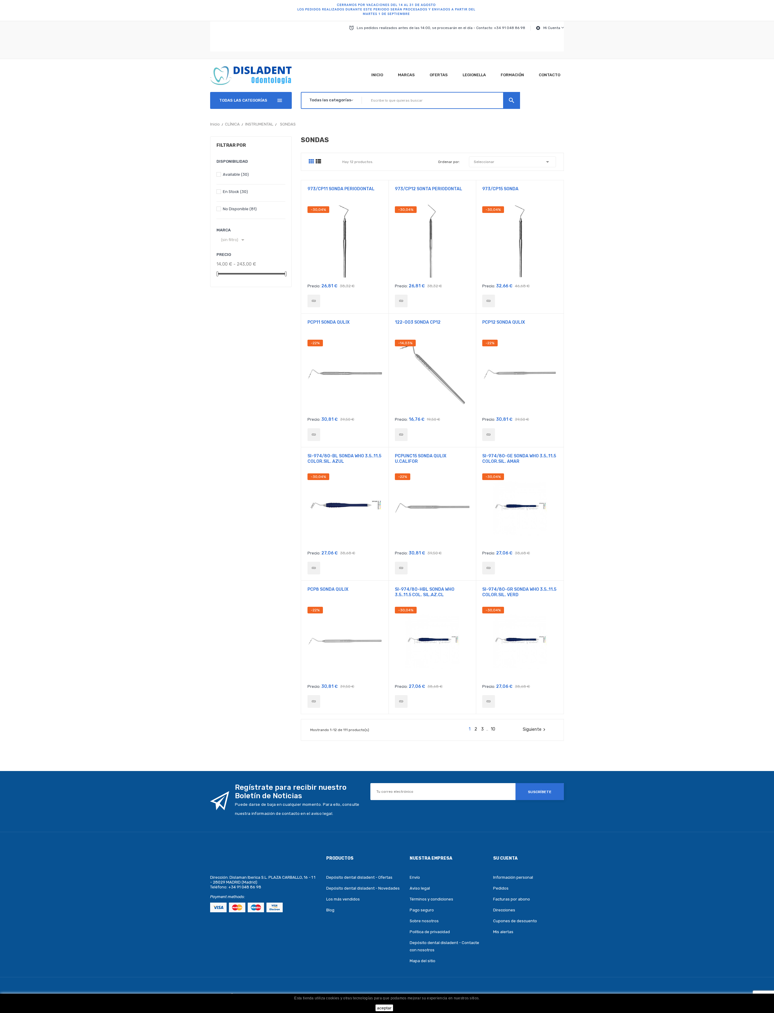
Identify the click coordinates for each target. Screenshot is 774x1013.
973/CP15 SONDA (500, 188)
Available (236, 174)
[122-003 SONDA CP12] (401, 434)
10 (493, 729)
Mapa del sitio (422, 961)
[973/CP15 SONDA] (488, 301)
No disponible (240, 209)
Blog (330, 910)
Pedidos (501, 888)
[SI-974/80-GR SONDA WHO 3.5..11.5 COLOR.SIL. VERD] (488, 701)
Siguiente (535, 729)
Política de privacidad (430, 932)
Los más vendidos (343, 899)
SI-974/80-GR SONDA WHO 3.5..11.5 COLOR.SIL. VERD (519, 592)
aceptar (384, 1007)
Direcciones (504, 910)
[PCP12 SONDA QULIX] (488, 434)
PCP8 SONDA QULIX (327, 589)
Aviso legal (420, 888)
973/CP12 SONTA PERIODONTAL (428, 188)
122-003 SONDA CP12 (418, 322)
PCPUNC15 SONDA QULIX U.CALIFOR (420, 458)
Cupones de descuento (515, 921)
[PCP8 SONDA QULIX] (313, 701)
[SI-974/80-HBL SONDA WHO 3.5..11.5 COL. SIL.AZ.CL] (401, 701)
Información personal (513, 877)
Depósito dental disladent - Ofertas (359, 877)
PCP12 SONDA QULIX (503, 322)
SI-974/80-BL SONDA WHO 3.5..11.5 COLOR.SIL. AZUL (344, 458)
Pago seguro (422, 910)
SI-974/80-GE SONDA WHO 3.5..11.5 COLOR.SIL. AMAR (519, 458)
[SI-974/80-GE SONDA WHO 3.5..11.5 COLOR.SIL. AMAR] (488, 568)
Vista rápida (345, 243)
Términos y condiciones (431, 899)
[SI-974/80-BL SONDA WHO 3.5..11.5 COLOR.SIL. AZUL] (313, 568)
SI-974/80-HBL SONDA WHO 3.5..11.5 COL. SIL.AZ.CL (424, 592)
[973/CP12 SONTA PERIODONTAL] (401, 301)
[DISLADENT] (387, 10)
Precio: (313, 286)
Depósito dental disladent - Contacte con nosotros (444, 946)
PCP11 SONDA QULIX (328, 322)
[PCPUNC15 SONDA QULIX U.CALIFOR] (401, 568)
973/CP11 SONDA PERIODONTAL (341, 188)
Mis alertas (503, 932)
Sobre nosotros (424, 921)
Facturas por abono (511, 899)
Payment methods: (227, 896)
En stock (235, 191)
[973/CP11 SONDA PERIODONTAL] (313, 301)
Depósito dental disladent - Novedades (363, 888)
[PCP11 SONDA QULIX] (313, 434)
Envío (415, 877)
